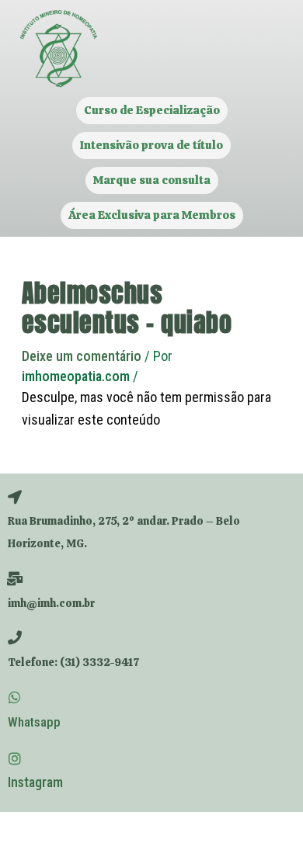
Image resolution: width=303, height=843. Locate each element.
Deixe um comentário (81, 356)
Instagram (35, 782)
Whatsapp (34, 722)
